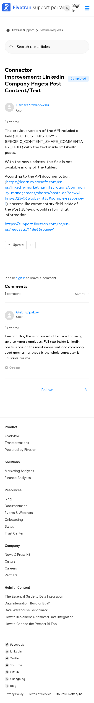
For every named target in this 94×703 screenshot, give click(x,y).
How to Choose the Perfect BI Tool (31, 624)
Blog (8, 499)
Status (9, 526)
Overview (12, 436)
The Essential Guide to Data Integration (34, 596)
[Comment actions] (13, 368)
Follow (47, 390)
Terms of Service (40, 694)
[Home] (33, 8)
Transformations (17, 443)
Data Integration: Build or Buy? (27, 603)
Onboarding (14, 519)
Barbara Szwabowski (32, 105)
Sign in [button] (76, 8)
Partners (11, 575)
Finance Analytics (18, 478)
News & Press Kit (17, 554)
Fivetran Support (23, 30)
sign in (21, 278)
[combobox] (47, 46)
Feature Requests (51, 30)
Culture (10, 561)
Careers (11, 568)
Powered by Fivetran (21, 450)
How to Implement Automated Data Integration (39, 617)
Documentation (16, 506)
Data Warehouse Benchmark (26, 610)
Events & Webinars (19, 513)
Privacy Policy (14, 694)
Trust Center (14, 533)
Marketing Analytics (19, 471)
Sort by (80, 294)
